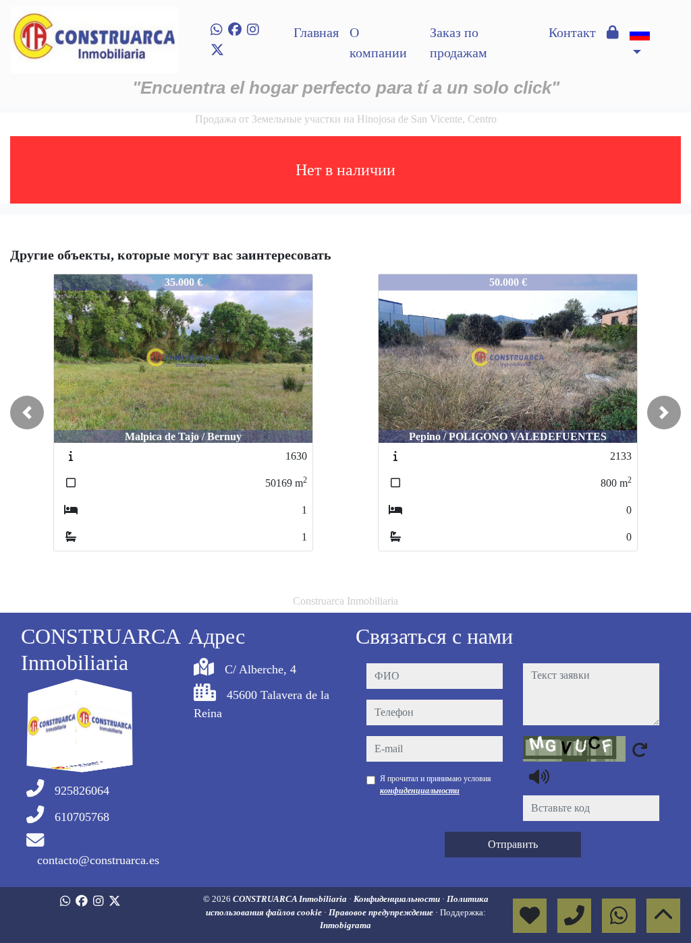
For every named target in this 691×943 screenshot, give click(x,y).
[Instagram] (253, 29)
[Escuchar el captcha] (539, 776)
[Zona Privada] (612, 32)
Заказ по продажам (458, 42)
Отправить (513, 844)
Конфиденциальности (398, 899)
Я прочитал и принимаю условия (435, 784)
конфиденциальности (420, 790)
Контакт (572, 32)
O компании (378, 42)
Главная (316, 32)
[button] (27, 412)
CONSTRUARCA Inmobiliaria (291, 899)
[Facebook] (235, 29)
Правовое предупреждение (382, 912)
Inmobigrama (345, 925)
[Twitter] (217, 49)
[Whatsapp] (217, 29)
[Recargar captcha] (639, 749)
